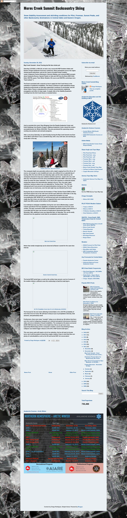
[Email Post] (49, 340)
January (87, 378)
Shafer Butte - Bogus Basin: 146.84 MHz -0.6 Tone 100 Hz (91, 275)
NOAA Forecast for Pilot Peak (91, 245)
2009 (85, 383)
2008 (85, 386)
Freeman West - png (89, 159)
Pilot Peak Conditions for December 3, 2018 (90, 302)
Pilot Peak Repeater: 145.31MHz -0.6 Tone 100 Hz (92, 272)
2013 (85, 342)
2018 (85, 332)
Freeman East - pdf (88, 165)
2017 (85, 334)
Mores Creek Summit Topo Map (92, 167)
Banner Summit (87, 231)
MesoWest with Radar (89, 249)
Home (50, 372)
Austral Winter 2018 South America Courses (91, 132)
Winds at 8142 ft (88, 209)
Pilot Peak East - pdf (89, 157)
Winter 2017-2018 (88, 199)
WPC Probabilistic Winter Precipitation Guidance (90, 252)
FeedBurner (96, 76)
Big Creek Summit (88, 233)
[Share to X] (55, 340)
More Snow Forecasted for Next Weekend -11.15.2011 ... (94, 361)
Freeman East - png (89, 163)
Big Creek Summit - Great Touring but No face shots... (93, 353)
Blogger (80, 506)
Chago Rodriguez (96, 86)
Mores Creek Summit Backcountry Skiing (54, 8)
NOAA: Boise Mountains (90, 247)
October (87, 369)
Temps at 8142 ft (88, 206)
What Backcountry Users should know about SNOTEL (92, 224)
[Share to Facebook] (57, 340)
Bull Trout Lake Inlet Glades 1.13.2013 (96, 314)
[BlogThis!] (54, 340)
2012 (85, 344)
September (88, 371)
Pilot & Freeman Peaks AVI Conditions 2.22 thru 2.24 (96, 288)
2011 (85, 346)
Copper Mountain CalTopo (91, 171)
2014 (85, 339)
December (88, 348)
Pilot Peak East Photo (89, 153)
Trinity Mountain (88, 229)
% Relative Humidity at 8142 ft (92, 211)
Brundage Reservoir (89, 235)
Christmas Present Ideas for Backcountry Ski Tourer (93, 357)
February (88, 376)
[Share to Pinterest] (59, 340)
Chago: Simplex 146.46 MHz (91, 278)
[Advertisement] (50, 357)
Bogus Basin (87, 237)
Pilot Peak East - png (89, 155)
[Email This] (52, 340)
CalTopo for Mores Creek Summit (93, 169)
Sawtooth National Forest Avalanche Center (90, 263)
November (88, 351)
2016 (85, 337)
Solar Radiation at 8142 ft (90, 213)
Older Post (73, 372)
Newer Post (27, 372)
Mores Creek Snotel (89, 227)
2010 (85, 381)
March (87, 373)
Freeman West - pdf (89, 161)
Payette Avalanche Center (90, 260)
